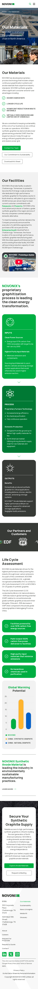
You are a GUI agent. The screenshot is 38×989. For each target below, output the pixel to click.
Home (4, 12)
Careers (5, 935)
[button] (34, 4)
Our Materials (25, 901)
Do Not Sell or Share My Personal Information (19, 973)
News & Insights (26, 909)
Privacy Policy (19, 970)
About (4, 931)
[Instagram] (17, 954)
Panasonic (6, 206)
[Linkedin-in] (4, 954)
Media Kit (23, 913)
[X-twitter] (11, 954)
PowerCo (18, 206)
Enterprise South (9, 230)
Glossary (23, 917)
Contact (5, 948)
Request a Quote (9, 944)
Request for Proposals (6, 940)
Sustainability (25, 905)
